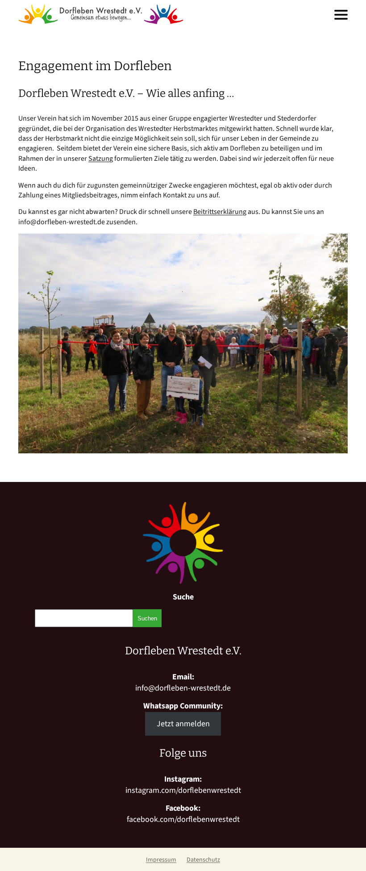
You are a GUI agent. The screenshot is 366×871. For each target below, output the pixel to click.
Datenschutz (203, 859)
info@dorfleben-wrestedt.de (183, 688)
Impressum (161, 859)
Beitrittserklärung (219, 212)
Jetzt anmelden (183, 723)
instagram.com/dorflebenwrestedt (183, 790)
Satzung (100, 158)
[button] (341, 15)
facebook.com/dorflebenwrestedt (183, 819)
